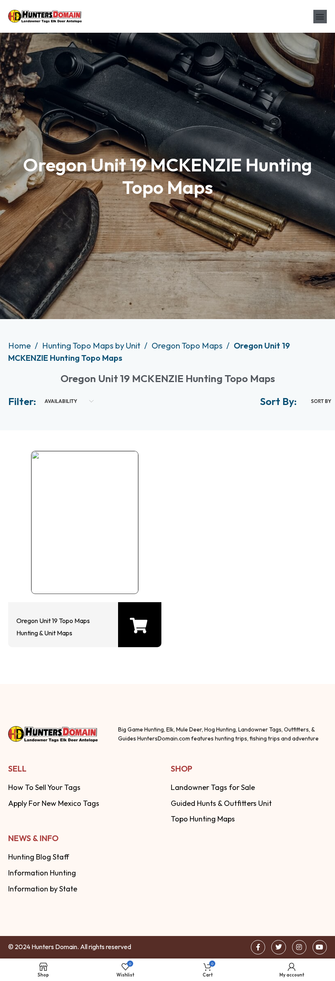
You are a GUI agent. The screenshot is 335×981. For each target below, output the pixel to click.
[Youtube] (320, 947)
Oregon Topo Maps (188, 345)
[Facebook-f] (258, 947)
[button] (320, 16)
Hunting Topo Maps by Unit (92, 345)
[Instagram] (299, 947)
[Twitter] (278, 947)
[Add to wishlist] (83, 569)
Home (20, 345)
